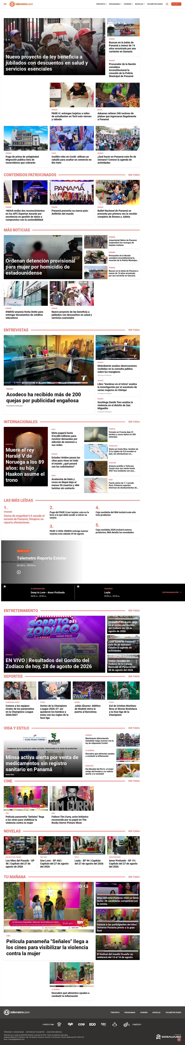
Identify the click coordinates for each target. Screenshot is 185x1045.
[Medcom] (136, 1026)
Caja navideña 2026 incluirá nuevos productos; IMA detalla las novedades (115, 531)
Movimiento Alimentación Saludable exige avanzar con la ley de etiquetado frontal (99, 740)
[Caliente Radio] (114, 1026)
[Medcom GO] (48, 1026)
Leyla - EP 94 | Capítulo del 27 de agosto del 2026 (89, 862)
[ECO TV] (92, 1026)
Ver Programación (170, 592)
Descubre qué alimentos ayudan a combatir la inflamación (100, 755)
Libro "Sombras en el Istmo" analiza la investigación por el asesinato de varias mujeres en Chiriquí (117, 387)
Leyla (107, 592)
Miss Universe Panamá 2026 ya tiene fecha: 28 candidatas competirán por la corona (117, 900)
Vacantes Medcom (54, 1032)
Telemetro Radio (155, 4)
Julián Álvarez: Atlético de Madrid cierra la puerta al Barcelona (88, 708)
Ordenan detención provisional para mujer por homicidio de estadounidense (40, 267)
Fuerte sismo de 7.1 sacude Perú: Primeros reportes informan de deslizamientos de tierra (123, 486)
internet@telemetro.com (16, 1039)
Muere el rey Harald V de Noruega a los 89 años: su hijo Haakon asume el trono (25, 465)
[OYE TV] (70, 1026)
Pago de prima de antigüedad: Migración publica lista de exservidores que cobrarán (22, 159)
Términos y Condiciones (14, 1032)
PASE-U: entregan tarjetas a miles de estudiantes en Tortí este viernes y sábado (71, 116)
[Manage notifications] (179, 1039)
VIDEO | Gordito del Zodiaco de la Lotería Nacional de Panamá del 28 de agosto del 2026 (122, 665)
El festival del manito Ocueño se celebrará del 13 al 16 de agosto (115, 956)
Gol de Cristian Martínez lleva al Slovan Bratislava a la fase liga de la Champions (123, 710)
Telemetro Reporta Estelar (41, 558)
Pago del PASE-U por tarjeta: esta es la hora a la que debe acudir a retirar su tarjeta (69, 515)
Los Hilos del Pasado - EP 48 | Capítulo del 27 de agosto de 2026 (20, 863)
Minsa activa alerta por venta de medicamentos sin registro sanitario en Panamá (42, 763)
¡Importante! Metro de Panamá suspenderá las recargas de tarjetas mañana (123, 242)
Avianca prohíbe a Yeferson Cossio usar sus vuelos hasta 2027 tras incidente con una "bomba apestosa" (122, 470)
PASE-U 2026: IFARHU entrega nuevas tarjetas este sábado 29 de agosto (69, 532)
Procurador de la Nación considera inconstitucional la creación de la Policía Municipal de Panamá (122, 70)
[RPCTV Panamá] (59, 1026)
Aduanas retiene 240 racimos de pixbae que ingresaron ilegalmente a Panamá (117, 116)
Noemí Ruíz (10, 775)
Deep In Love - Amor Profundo (48, 592)
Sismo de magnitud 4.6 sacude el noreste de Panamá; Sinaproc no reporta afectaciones (24, 519)
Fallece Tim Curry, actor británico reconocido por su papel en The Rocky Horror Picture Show (70, 819)
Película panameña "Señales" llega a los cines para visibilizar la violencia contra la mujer (25, 819)
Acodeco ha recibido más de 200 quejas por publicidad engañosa (43, 398)
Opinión (127, 4)
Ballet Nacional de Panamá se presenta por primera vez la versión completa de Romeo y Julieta (117, 213)
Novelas (139, 4)
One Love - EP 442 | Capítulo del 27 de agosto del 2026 (54, 863)
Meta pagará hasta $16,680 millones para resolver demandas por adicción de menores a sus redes (64, 438)
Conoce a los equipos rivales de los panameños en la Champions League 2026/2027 (20, 710)
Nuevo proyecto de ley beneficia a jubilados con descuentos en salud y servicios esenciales (47, 63)
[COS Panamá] (81, 1026)
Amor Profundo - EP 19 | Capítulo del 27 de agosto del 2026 (123, 863)
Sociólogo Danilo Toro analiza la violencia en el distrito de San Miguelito (115, 405)
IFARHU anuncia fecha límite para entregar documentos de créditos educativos (24, 314)
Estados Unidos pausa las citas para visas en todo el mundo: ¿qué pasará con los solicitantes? (66, 462)
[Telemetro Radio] (125, 1026)
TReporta (100, 4)
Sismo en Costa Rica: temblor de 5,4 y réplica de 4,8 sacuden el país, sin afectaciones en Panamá (123, 453)
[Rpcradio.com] (103, 1026)
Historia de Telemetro (35, 1032)
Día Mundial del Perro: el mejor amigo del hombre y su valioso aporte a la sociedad (99, 771)
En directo (176, 4)
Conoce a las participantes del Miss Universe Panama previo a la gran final (117, 927)
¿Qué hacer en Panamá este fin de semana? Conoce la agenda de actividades (117, 159)
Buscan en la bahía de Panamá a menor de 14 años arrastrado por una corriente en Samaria (122, 47)
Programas (114, 4)
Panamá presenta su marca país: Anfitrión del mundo (70, 212)
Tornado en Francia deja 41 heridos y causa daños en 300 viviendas (122, 434)
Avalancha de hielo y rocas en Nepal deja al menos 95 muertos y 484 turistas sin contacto (65, 484)
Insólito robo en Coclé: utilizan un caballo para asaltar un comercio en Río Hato (71, 159)
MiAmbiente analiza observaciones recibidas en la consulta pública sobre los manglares (117, 368)
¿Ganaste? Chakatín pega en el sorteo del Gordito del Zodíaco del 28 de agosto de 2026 (122, 627)
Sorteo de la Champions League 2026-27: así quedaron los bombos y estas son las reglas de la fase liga (54, 711)
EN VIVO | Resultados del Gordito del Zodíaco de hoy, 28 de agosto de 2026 (49, 663)
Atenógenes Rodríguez (14, 406)
